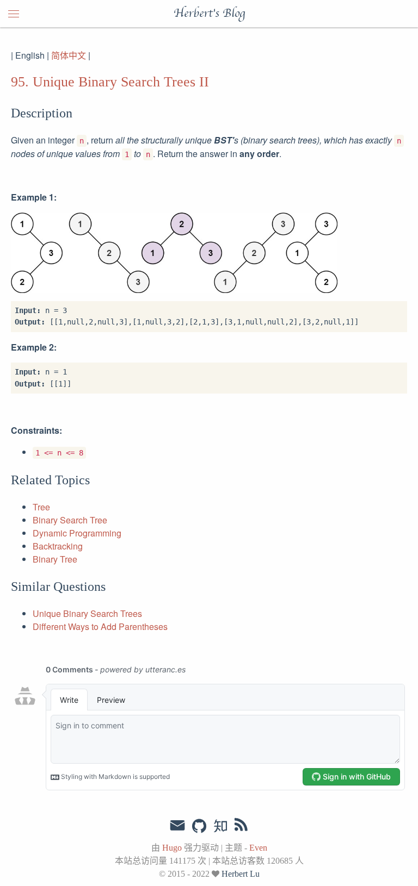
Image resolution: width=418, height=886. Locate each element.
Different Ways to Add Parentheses (100, 626)
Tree (41, 507)
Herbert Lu (241, 873)
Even (258, 847)
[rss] (241, 827)
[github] (199, 827)
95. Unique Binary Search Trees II (110, 82)
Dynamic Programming (77, 533)
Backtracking (58, 546)
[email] (177, 826)
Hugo (172, 847)
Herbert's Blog (209, 14)
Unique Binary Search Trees (87, 613)
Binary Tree (55, 559)
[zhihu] (220, 827)
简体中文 (68, 55)
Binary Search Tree (70, 520)
